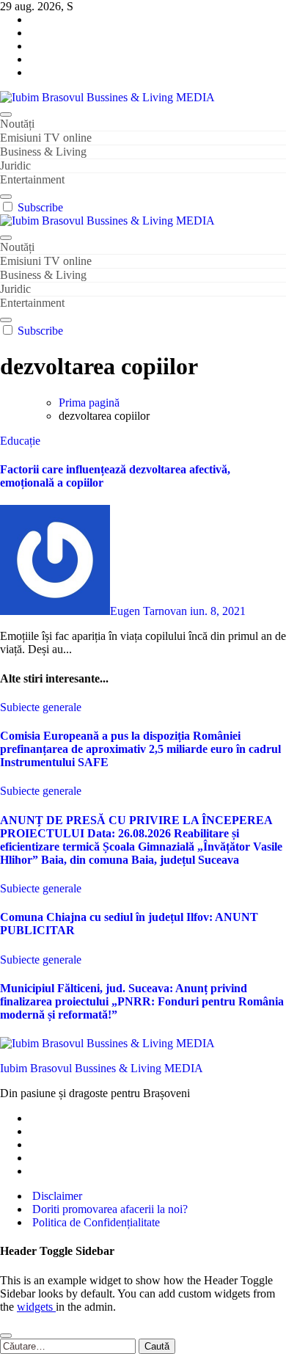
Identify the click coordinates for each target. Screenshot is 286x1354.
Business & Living (43, 151)
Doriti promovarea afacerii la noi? (108, 1209)
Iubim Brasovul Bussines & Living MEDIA (101, 1068)
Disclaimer (55, 1196)
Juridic (15, 165)
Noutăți (17, 123)
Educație (20, 440)
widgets (36, 1306)
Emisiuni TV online (46, 137)
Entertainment (32, 179)
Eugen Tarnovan (150, 611)
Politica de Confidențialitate (94, 1222)
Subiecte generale (40, 707)
